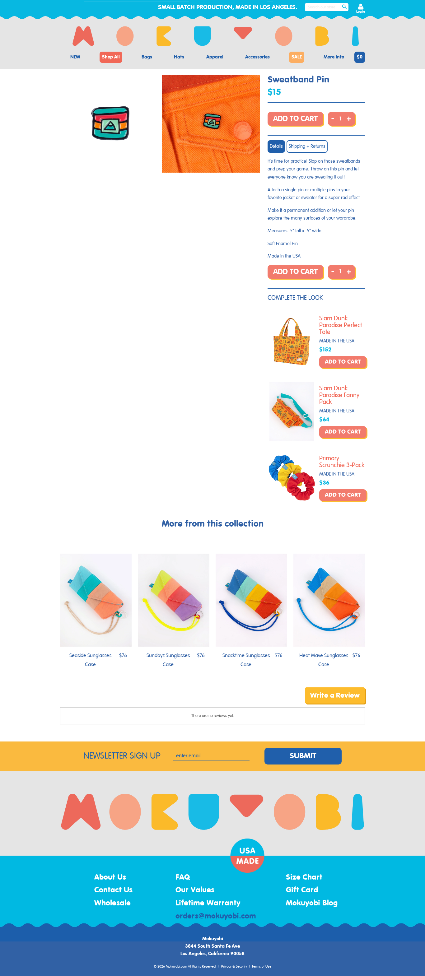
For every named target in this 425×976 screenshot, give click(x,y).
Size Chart (304, 877)
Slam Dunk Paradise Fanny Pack (339, 395)
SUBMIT (303, 756)
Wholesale (112, 903)
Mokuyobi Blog (312, 903)
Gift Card (302, 890)
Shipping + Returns (307, 146)
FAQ (182, 877)
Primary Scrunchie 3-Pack (342, 462)
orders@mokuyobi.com (215, 916)
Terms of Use (261, 967)
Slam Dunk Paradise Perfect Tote (340, 325)
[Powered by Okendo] (88, 700)
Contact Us (113, 890)
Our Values (194, 890)
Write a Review (335, 695)
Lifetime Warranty (208, 903)
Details (276, 146)
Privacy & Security (234, 967)
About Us (110, 877)
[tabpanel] (110, 124)
